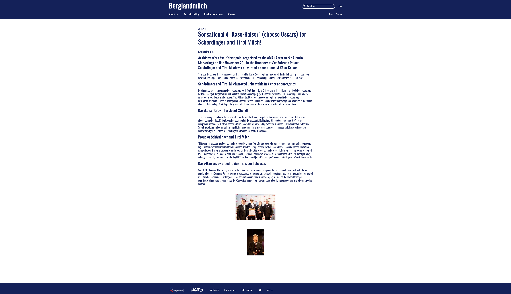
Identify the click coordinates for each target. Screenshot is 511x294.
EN (341, 6)
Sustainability (191, 14)
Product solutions (213, 14)
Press (331, 14)
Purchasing (214, 290)
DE (338, 6)
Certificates (229, 290)
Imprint (270, 290)
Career (231, 14)
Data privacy (246, 290)
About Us (173, 14)
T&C (259, 290)
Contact (339, 14)
